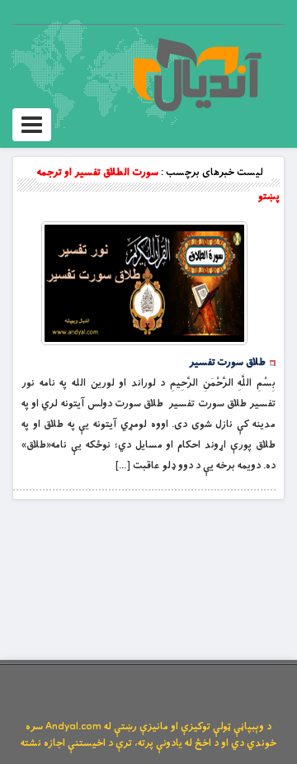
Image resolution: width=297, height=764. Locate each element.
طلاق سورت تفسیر (227, 363)
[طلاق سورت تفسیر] (144, 283)
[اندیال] (197, 74)
